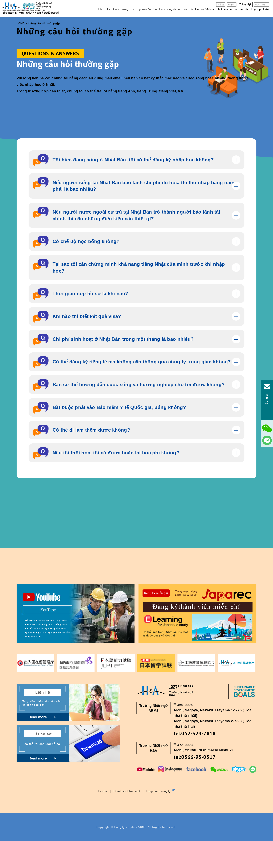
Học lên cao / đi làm (202, 9)
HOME (101, 9)
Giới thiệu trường (117, 9)
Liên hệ (103, 791)
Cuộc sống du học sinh (173, 9)
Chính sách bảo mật (127, 791)
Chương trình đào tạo (144, 9)
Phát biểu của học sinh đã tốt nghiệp (238, 9)
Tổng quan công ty (158, 791)
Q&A (266, 9)
